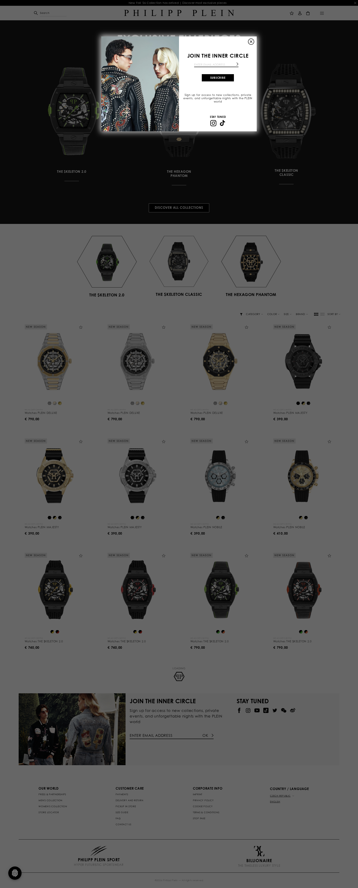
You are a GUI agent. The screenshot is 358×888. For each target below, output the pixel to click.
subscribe (218, 77)
